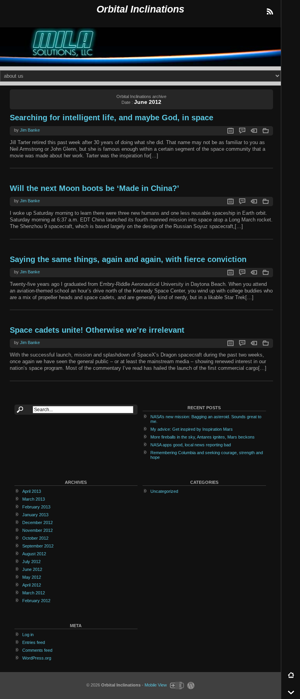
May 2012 (31, 577)
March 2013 (33, 499)
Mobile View (156, 685)
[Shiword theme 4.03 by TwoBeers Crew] (176, 685)
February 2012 (36, 600)
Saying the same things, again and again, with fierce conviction (128, 259)
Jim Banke (30, 130)
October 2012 (35, 538)
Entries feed (33, 642)
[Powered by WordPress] (190, 685)
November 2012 (37, 530)
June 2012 (32, 569)
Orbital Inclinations (140, 9)
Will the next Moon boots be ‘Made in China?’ (94, 188)
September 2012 (38, 546)
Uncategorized (164, 491)
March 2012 (33, 592)
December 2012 (37, 522)
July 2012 (31, 561)
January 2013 (35, 514)
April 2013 (31, 491)
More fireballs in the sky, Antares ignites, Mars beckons (202, 437)
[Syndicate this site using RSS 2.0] (269, 11)
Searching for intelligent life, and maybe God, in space (111, 117)
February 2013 (36, 507)
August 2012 (34, 553)
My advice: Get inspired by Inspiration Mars (191, 429)
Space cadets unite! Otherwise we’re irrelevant (97, 330)
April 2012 (31, 585)
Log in (28, 634)
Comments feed (37, 650)
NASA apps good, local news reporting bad (190, 444)
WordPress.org (36, 658)
